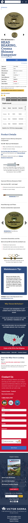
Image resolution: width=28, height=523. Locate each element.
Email (4, 418)
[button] (12, 90)
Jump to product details (6, 57)
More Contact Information (8, 394)
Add (17, 60)
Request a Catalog (5, 352)
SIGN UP (20, 496)
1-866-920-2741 (7, 398)
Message (5, 429)
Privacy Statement (14, 519)
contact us (3, 363)
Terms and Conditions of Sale (14, 518)
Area (3, 408)
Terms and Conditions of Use (14, 516)
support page (17, 362)
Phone (4, 423)
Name (4, 413)
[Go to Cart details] (22, 2)
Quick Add (14, 352)
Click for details (18, 128)
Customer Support (22, 352)
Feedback (13, 391)
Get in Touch (14, 448)
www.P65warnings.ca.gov (7, 298)
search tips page (9, 362)
